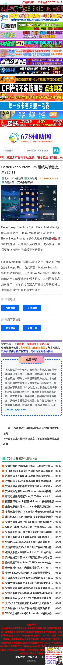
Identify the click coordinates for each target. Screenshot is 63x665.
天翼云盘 (32, 328)
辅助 (54, 238)
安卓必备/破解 (25, 182)
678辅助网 (17, 178)
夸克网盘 (32, 308)
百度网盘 (10, 308)
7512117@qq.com (15, 409)
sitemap (31, 660)
